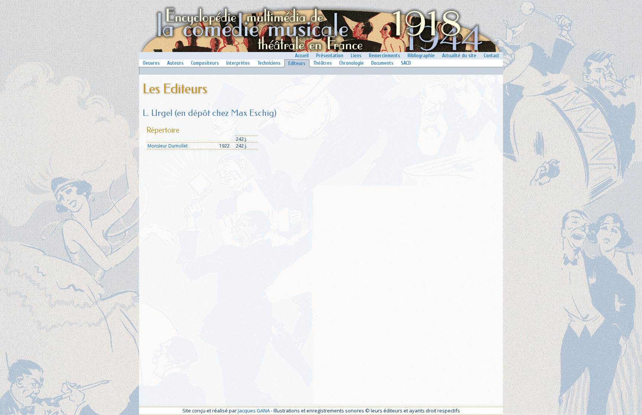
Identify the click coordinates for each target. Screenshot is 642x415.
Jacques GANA (254, 410)
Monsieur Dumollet (167, 146)
